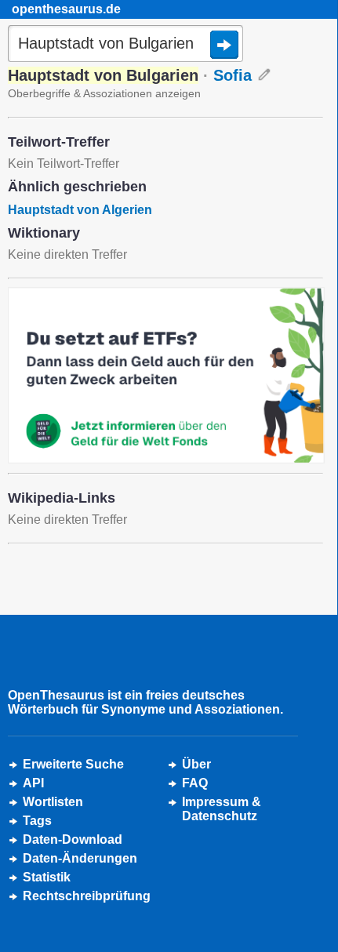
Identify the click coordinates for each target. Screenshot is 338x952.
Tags (37, 820)
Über (196, 764)
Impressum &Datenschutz (221, 809)
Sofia (232, 75)
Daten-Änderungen (80, 858)
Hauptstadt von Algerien (80, 209)
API (33, 783)
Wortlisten (53, 801)
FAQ (195, 783)
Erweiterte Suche (73, 764)
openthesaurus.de (66, 9)
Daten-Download (72, 839)
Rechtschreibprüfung (87, 896)
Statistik (47, 877)
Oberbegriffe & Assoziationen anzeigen (104, 93)
